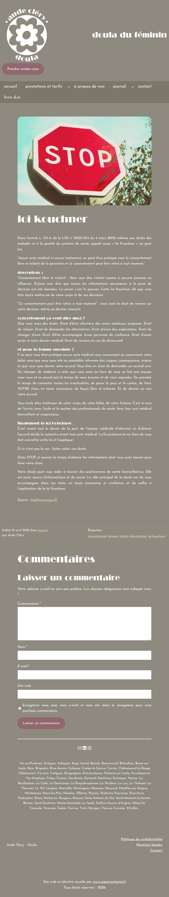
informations (138, 536)
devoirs (113, 536)
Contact (156, 850)
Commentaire (29, 604)
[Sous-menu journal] (132, 86)
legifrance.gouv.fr (44, 500)
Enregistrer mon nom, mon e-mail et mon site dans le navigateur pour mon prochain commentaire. (86, 708)
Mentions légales (149, 845)
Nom (22, 647)
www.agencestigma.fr (109, 882)
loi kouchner (156, 536)
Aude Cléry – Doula (22, 845)
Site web (24, 686)
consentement (97, 536)
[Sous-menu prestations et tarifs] (68, 86)
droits (124, 536)
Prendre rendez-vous (23, 69)
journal (43, 530)
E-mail (24, 666)
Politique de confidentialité (141, 839)
